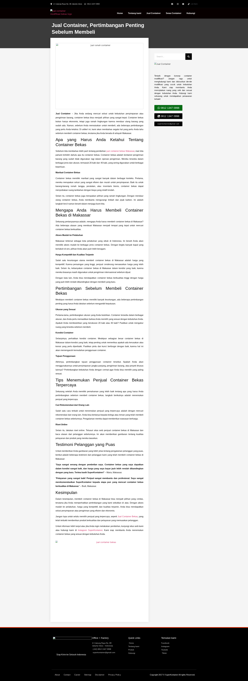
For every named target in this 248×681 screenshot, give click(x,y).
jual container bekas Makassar (120, 151)
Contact (67, 675)
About (57, 675)
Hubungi (191, 13)
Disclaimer (99, 675)
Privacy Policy (114, 675)
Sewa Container (173, 13)
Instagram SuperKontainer (90, 530)
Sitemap (87, 675)
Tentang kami (134, 13)
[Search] (188, 56)
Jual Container (153, 13)
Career (77, 675)
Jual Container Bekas (128, 516)
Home (120, 13)
